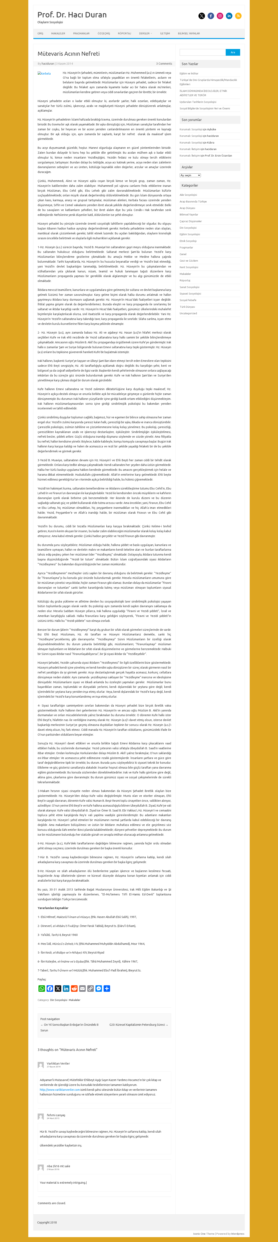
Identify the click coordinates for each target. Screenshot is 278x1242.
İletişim (165, 33)
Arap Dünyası (187, 208)
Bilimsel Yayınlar (189, 33)
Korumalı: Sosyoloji (191, 129)
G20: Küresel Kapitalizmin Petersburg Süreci (138, 1024)
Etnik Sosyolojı (188, 240)
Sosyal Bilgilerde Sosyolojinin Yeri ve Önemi (205, 108)
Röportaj (124, 33)
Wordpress (237, 1233)
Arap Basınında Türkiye (193, 201)
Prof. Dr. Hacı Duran (72, 14)
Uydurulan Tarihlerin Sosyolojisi (198, 101)
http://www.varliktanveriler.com (60, 1089)
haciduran (48, 63)
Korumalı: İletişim (190, 149)
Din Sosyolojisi (58, 999)
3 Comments (164, 63)
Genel (183, 254)
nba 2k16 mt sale (58, 1166)
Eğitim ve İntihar (189, 73)
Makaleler (58, 33)
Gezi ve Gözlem (189, 260)
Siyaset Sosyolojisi (190, 293)
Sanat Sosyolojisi (189, 287)
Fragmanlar (81, 33)
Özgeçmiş (104, 33)
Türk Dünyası (187, 306)
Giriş (40, 33)
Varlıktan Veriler (58, 1063)
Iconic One (199, 1233)
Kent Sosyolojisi (189, 267)
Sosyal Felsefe (188, 300)
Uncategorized (188, 313)
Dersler (144, 33)
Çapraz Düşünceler (191, 221)
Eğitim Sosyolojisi (190, 234)
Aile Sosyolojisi (188, 194)
